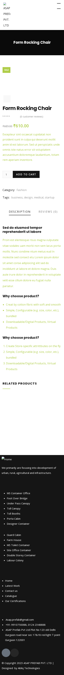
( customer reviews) (31, 116)
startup (49, 197)
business (17, 197)
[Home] (7, 459)
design (28, 197)
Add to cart (26, 174)
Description (20, 212)
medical (39, 197)
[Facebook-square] (6, 653)
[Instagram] (14, 653)
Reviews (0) (48, 212)
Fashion (22, 190)
